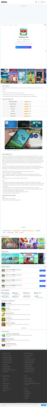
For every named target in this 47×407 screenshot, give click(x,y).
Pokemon (22, 232)
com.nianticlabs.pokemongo (8, 294)
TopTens (26, 398)
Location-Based (10, 232)
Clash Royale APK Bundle (29, 368)
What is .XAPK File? (28, 379)
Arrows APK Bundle (28, 366)
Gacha (16, 232)
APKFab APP (27, 391)
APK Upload (27, 394)
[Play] (5, 127)
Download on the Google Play (23, 47)
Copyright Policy (6, 383)
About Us (5, 390)
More (44, 236)
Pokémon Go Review (7, 230)
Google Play (16, 297)
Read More (23, 328)
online (4, 232)
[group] (5, 76)
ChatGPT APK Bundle (7, 355)
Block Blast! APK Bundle (29, 362)
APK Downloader (28, 393)
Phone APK (5, 364)
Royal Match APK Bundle (29, 371)
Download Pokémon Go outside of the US (19, 129)
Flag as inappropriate (39, 297)
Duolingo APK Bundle (7, 362)
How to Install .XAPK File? (30, 381)
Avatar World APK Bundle (29, 369)
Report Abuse (5, 379)
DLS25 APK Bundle (28, 364)
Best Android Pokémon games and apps (28, 230)
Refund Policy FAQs (7, 388)
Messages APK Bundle (7, 360)
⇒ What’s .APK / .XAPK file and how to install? (23, 43)
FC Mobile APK (27, 357)
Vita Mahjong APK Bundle (29, 360)
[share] (40, 129)
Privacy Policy (5, 387)
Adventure (38, 230)
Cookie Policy (5, 385)
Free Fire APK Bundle (29, 355)
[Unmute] (7, 127)
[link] (6, 130)
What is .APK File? (28, 378)
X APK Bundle (5, 371)
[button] (45, 76)
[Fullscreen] (16, 127)
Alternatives (27, 396)
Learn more (3, 405)
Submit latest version (6, 297)
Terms (4, 381)
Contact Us (5, 378)
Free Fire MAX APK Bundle (30, 359)
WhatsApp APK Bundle (7, 357)
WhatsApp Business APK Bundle (9, 369)
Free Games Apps (16, 230)
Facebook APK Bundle (7, 359)
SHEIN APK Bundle (6, 368)
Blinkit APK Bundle (6, 366)
